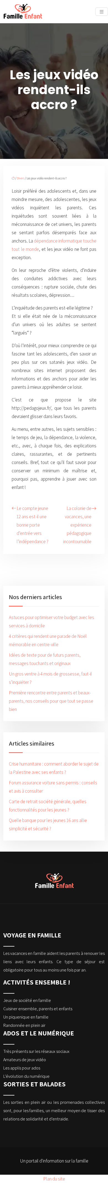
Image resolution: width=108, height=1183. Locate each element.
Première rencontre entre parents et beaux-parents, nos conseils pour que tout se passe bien (51, 701)
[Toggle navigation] (101, 11)
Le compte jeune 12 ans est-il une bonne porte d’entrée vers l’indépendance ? (32, 525)
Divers (20, 178)
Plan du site (54, 1179)
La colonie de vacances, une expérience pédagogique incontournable (77, 525)
